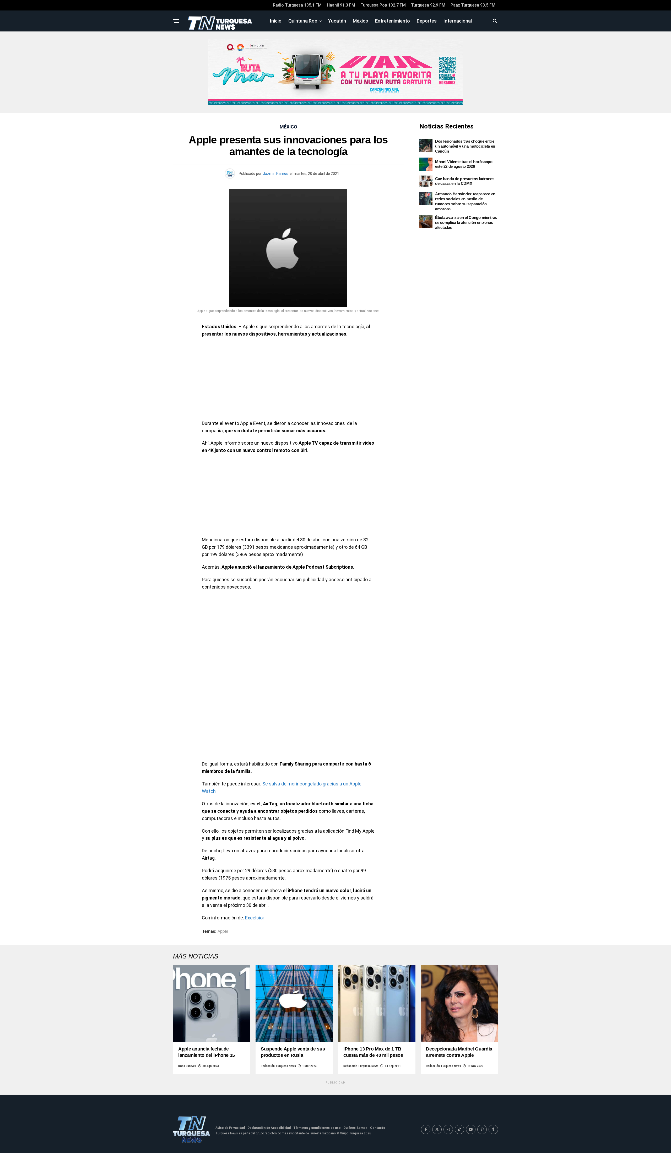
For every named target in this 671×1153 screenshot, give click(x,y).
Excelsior (254, 917)
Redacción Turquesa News (278, 1066)
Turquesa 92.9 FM (428, 5)
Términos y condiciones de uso (317, 1128)
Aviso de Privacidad (230, 1128)
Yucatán (337, 21)
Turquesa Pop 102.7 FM (383, 5)
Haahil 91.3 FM (341, 5)
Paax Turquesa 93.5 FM (473, 5)
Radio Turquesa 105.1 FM (297, 5)
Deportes (427, 21)
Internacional (457, 21)
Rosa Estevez (187, 1066)
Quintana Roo (302, 21)
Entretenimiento (392, 21)
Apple (223, 931)
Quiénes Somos (355, 1128)
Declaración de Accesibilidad (269, 1128)
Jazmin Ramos (275, 173)
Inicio (276, 21)
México (360, 21)
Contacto (377, 1128)
